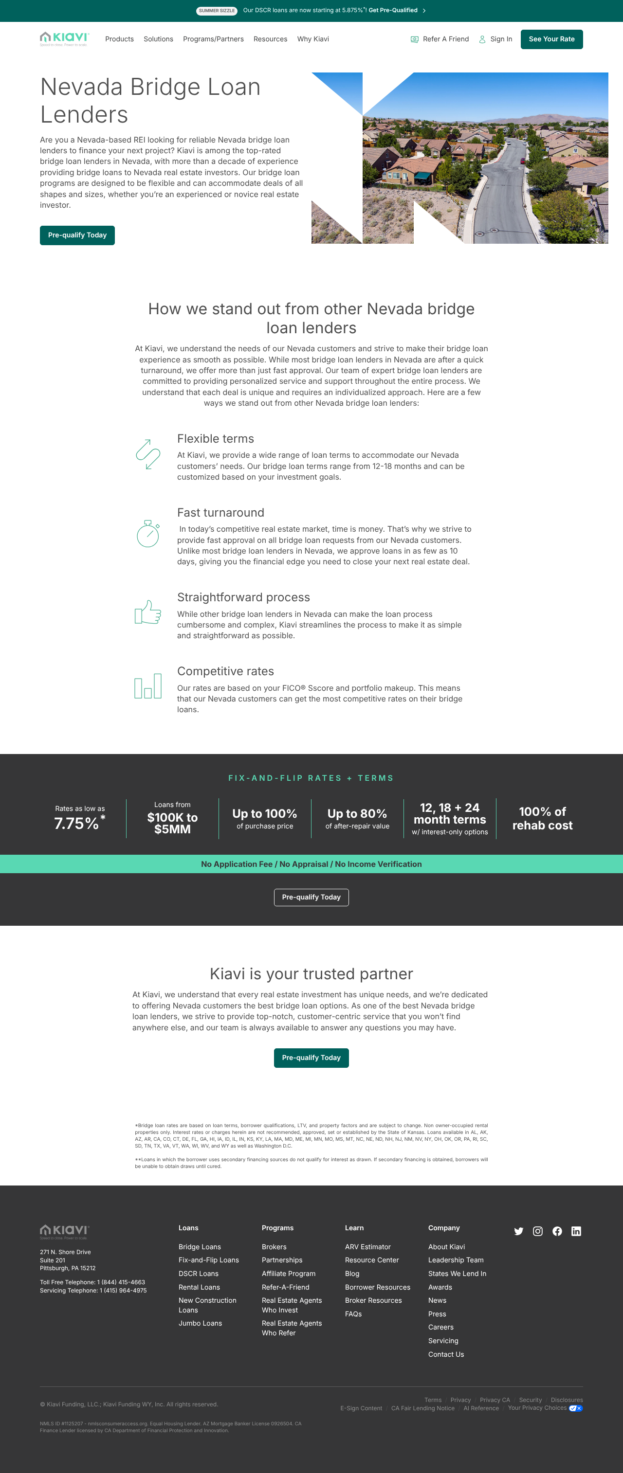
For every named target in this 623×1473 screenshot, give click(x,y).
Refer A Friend (446, 39)
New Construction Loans (208, 1305)
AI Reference (481, 1408)
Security (530, 1400)
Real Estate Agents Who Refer (292, 1328)
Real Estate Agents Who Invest (292, 1305)
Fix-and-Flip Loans (209, 1260)
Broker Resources (373, 1300)
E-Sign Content (362, 1408)
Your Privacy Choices (538, 1407)
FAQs (353, 1314)
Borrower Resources (377, 1287)
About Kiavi (446, 1247)
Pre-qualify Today (77, 235)
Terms (432, 1400)
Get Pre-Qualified (393, 10)
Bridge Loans (200, 1247)
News (437, 1300)
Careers (441, 1327)
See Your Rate (552, 39)
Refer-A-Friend (286, 1287)
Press (437, 1314)
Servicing (443, 1341)
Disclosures (567, 1400)
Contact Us (446, 1354)
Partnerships (282, 1260)
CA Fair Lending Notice (423, 1408)
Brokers (274, 1247)
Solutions (158, 39)
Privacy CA (495, 1400)
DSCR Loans (199, 1274)
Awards (440, 1287)
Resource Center (372, 1260)
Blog (352, 1274)
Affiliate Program (288, 1274)
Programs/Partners (213, 39)
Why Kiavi (313, 39)
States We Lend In (457, 1274)
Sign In (502, 39)
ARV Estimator (368, 1247)
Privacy (461, 1400)
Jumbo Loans (200, 1323)
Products (119, 39)
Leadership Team (456, 1260)
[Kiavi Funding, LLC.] (65, 39)
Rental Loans (199, 1287)
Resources (271, 39)
